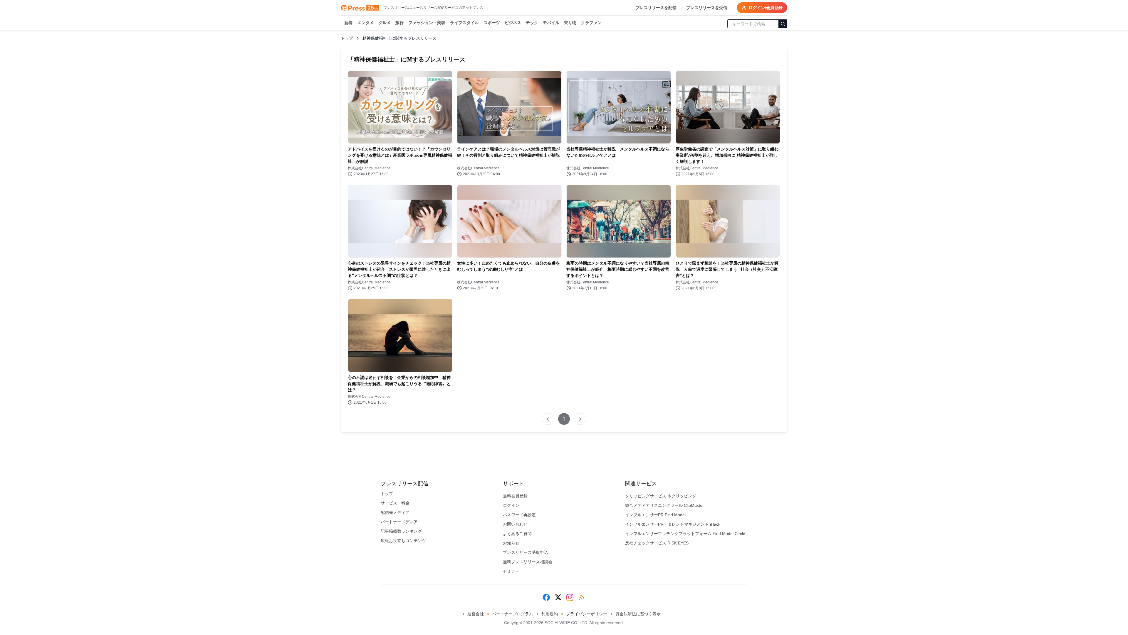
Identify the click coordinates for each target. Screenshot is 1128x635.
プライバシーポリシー (586, 613)
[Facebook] (546, 597)
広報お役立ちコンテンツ (403, 540)
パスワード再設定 (519, 514)
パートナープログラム (512, 613)
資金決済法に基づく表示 (638, 613)
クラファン (591, 22)
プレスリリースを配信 (656, 7)
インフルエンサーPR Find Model (655, 514)
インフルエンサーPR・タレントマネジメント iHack (672, 524)
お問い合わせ (515, 524)
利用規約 (549, 613)
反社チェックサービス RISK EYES (657, 543)
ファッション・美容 (426, 22)
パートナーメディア (399, 521)
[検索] (782, 23)
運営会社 (475, 613)
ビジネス (513, 22)
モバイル (551, 22)
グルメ (384, 22)
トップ (347, 38)
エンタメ (365, 22)
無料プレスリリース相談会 (527, 561)
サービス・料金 (395, 503)
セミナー (511, 571)
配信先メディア (395, 512)
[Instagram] (569, 597)
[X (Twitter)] (558, 597)
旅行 (399, 22)
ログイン (511, 505)
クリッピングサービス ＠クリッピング (660, 496)
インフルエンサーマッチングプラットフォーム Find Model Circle (685, 533)
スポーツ (492, 22)
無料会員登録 (515, 496)
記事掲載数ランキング (401, 531)
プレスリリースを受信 (706, 7)
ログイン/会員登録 (765, 7)
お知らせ (511, 543)
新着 (348, 22)
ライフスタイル (464, 22)
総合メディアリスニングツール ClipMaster (664, 505)
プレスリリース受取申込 (525, 552)
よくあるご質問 (517, 533)
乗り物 (570, 22)
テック (532, 22)
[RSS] (581, 597)
